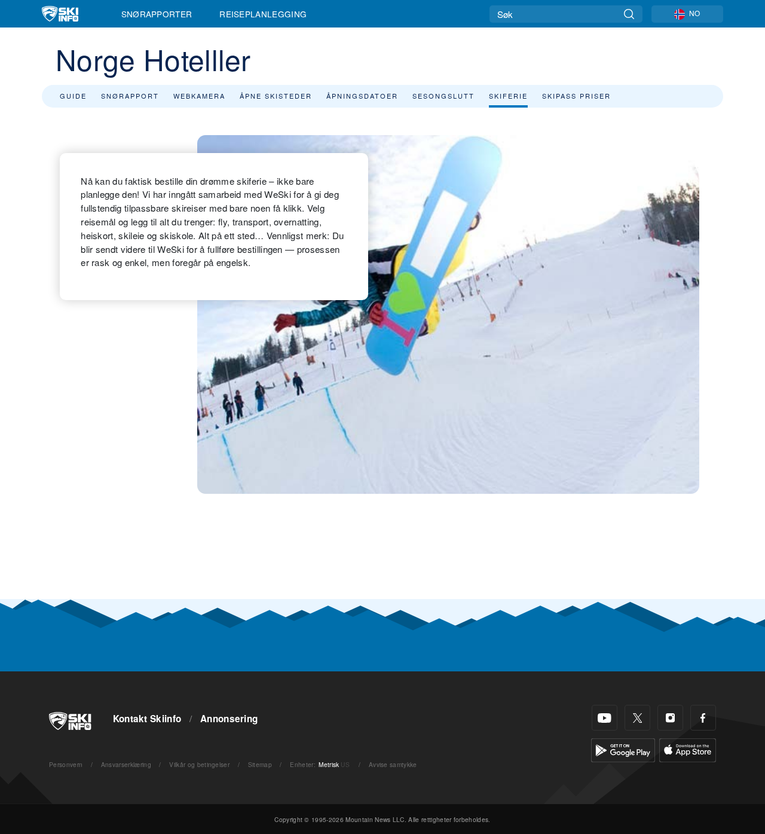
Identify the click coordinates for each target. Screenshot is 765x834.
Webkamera (199, 95)
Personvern (65, 764)
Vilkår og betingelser (199, 764)
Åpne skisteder (276, 95)
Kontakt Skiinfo (147, 718)
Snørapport (130, 95)
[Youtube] (604, 718)
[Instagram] (670, 718)
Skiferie (508, 95)
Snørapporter (156, 14)
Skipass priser (576, 95)
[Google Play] (623, 749)
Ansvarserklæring (126, 764)
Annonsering (229, 718)
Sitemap (260, 764)
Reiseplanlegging (263, 14)
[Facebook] (703, 718)
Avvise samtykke (393, 764)
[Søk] (629, 14)
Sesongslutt (443, 95)
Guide (73, 95)
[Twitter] (637, 718)
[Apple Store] (687, 749)
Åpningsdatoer (362, 95)
